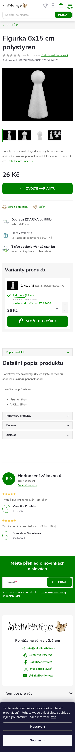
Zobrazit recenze (27, 485)
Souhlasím (37, 740)
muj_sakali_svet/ (41, 669)
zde (53, 717)
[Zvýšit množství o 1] (65, 305)
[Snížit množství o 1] (65, 310)
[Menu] (69, 5)
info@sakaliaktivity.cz (41, 648)
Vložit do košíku (41, 321)
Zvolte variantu (41, 188)
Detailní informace (19, 161)
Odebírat (59, 582)
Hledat (63, 15)
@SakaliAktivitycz (41, 675)
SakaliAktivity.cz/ (41, 662)
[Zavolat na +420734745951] (45, 5)
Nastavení (37, 726)
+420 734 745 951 (40, 655)
